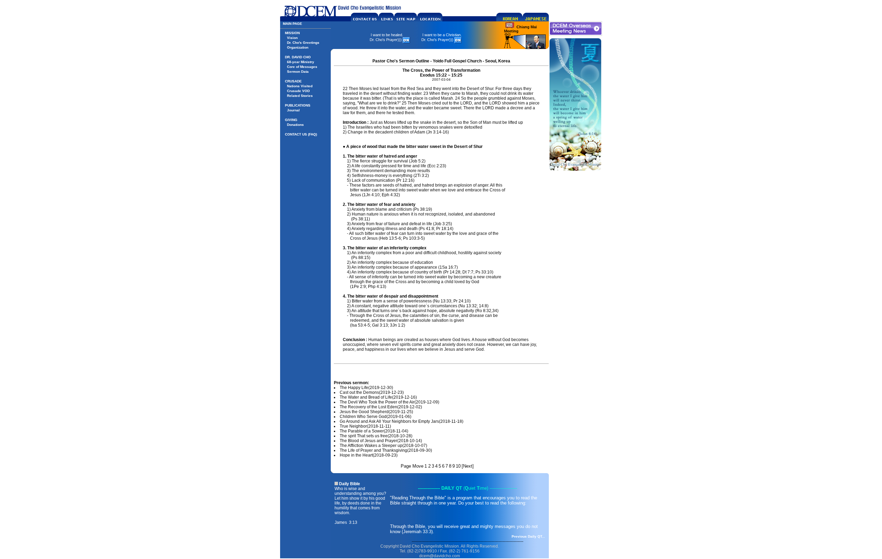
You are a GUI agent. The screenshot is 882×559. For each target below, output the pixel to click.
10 (458, 466)
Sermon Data (298, 71)
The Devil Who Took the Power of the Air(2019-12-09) (389, 402)
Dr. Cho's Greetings (303, 42)
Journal (293, 110)
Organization (297, 47)
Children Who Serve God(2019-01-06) (375, 416)
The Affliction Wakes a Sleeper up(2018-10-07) (383, 445)
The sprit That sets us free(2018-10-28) (376, 435)
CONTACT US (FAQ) (301, 134)
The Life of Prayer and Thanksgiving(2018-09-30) (386, 450)
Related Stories (300, 96)
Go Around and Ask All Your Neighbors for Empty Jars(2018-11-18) (401, 421)
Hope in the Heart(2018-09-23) (369, 455)
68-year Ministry (300, 62)
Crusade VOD (298, 91)
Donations (295, 125)
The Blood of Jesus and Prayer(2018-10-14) (381, 440)
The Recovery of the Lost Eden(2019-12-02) (381, 407)
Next (467, 466)
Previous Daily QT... (528, 536)
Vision (292, 38)
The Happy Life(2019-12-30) (366, 387)
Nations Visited (299, 86)
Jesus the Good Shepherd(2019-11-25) (376, 411)
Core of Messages (302, 67)
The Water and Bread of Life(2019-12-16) (378, 397)
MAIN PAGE (292, 24)
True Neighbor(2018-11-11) (365, 426)
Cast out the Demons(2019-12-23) (372, 392)
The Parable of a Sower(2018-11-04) (374, 431)
